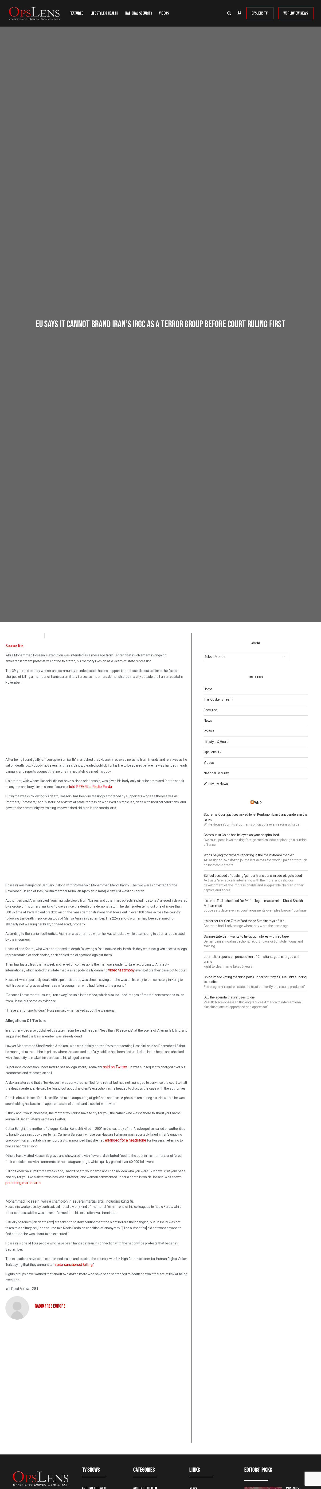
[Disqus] (96, 1383)
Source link (14, 645)
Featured (76, 13)
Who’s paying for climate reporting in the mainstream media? (249, 855)
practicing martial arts (23, 1183)
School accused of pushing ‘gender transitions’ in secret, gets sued (253, 875)
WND (258, 803)
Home (208, 689)
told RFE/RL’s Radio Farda (90, 786)
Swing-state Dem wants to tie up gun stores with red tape (246, 936)
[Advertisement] (96, 722)
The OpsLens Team (218, 699)
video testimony (121, 970)
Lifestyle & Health (104, 13)
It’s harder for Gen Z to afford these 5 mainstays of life (244, 921)
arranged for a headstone (125, 1140)
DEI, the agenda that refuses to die (229, 997)
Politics (209, 731)
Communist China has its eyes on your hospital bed (241, 835)
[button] (229, 13)
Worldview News (216, 784)
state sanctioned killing (74, 1264)
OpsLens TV (213, 752)
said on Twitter (115, 1067)
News (208, 720)
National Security (138, 13)
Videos (164, 13)
